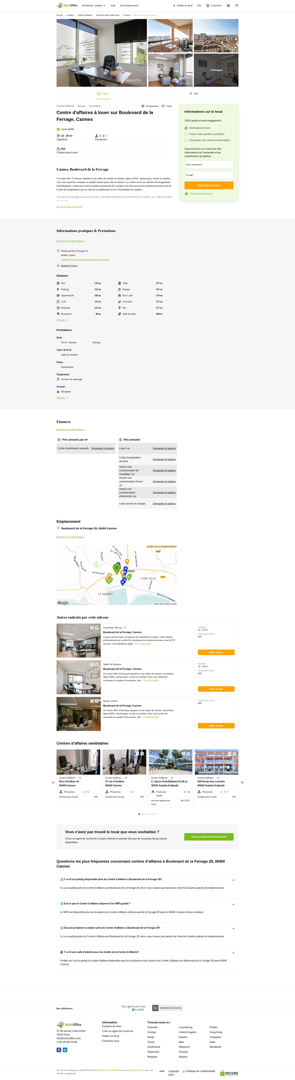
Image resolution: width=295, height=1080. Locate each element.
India (212, 1042)
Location (70, 15)
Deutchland (154, 1047)
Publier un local (184, 5)
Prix (199, 5)
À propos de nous (111, 1026)
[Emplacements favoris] (236, 5)
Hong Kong (216, 1032)
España (183, 1037)
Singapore (215, 1037)
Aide (112, 5)
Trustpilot (183, 207)
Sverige (152, 1032)
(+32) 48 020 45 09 (67, 1042)
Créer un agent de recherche (117, 1031)
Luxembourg (185, 1027)
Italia (181, 1042)
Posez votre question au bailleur (206, 134)
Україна (183, 1056)
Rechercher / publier (92, 5)
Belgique (152, 1056)
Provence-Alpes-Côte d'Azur (108, 15)
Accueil (60, 15)
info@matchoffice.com (69, 1038)
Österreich (184, 1047)
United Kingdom (187, 1032)
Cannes (127, 15)
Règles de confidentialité (110, 1070)
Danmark (152, 1027)
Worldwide (215, 1047)
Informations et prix (199, 128)
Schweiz (183, 1052)
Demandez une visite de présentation (209, 140)
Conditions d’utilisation (139, 1070)
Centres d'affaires (85, 15)
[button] (91, 628)
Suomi (151, 1042)
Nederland (153, 1052)
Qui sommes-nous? (129, 5)
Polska (213, 1027)
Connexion (216, 5)
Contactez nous (110, 1041)
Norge (151, 1037)
